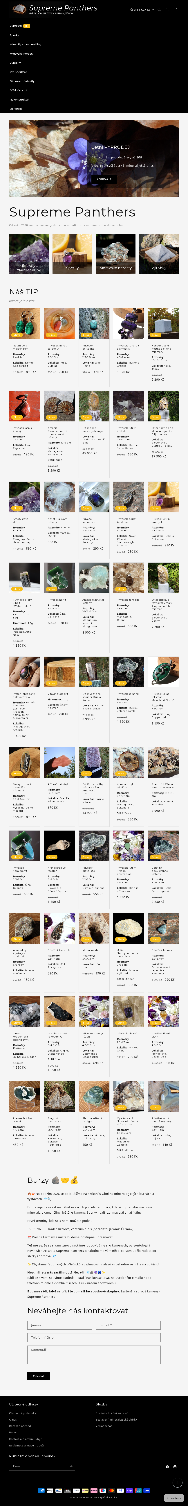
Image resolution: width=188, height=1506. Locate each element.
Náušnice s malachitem (20, 347)
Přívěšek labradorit (88, 520)
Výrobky (158, 268)
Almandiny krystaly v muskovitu (19, 953)
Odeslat (38, 1376)
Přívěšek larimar (162, 949)
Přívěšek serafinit (128, 693)
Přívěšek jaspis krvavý (22, 429)
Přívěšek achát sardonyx (57, 347)
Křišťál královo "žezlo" (57, 869)
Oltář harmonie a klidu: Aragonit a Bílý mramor (163, 431)
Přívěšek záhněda (128, 599)
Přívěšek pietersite (88, 869)
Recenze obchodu (21, 1426)
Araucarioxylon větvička (126, 786)
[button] (159, 10)
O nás (13, 1419)
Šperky (72, 268)
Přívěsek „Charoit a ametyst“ (128, 347)
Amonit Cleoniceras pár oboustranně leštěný (58, 432)
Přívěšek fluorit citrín (161, 1035)
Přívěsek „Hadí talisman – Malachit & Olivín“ (163, 697)
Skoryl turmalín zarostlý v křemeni (22, 787)
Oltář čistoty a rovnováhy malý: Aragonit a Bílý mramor (162, 604)
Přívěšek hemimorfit (20, 869)
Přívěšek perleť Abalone (127, 520)
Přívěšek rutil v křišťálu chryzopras (126, 870)
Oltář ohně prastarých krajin (93, 429)
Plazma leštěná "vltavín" (22, 1120)
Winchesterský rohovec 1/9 (57, 1035)
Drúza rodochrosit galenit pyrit (21, 1036)
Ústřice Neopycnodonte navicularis (127, 953)
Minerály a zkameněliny (29, 267)
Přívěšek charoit (127, 1033)
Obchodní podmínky (22, 1413)
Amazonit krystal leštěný (93, 601)
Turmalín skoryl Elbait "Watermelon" (22, 602)
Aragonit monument (55, 1120)
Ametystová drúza (20, 520)
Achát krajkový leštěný (57, 520)
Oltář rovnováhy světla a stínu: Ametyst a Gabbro (92, 789)
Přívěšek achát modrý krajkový (161, 1120)
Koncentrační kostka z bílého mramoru (161, 348)
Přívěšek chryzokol (88, 347)
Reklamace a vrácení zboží (26, 1445)
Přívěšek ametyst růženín (93, 1035)
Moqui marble (91, 949)
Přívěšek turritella (59, 949)
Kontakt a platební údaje (25, 1439)
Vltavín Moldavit (58, 693)
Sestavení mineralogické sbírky (116, 1419)
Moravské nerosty (116, 268)
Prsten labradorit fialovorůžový (24, 695)
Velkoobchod (104, 1426)
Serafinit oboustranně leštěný (160, 870)
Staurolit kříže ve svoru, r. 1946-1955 (163, 786)
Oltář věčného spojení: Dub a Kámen (91, 697)
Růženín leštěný (58, 784)
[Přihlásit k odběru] (71, 1466)
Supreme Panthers (89, 1497)
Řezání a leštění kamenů (112, 1413)
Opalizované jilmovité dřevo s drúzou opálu (127, 1121)
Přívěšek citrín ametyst (161, 520)
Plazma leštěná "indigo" (92, 1120)
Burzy (13, 1432)
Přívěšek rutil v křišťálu (126, 429)
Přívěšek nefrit (57, 599)
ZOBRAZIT (104, 179)
